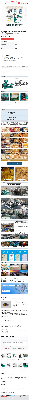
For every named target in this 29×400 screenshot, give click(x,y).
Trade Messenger (12, 395)
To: (4, 340)
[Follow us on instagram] (25, 395)
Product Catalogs (11, 374)
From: (4, 338)
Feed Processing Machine (17, 377)
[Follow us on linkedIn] (20, 396)
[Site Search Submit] (19, 3)
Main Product (9, 378)
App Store (2, 395)
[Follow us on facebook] (23, 395)
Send (6, 348)
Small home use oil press (17, 378)
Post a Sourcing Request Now (20, 348)
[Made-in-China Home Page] (14, 1)
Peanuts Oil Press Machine (4, 392)
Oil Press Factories (3, 389)
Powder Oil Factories (21, 389)
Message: (4, 342)
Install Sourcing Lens (4, 396)
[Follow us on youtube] (26, 395)
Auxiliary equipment (23, 377)
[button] (2, 3)
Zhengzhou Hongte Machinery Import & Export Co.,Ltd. (8, 33)
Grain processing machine (10, 377)
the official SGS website (17, 298)
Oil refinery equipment (3, 377)
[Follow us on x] (24, 395)
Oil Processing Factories (9, 389)
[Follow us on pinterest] (27, 395)
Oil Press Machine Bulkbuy (11, 392)
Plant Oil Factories (16, 389)
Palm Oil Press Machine (24, 378)
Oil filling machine (3, 378)
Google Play (6, 395)
